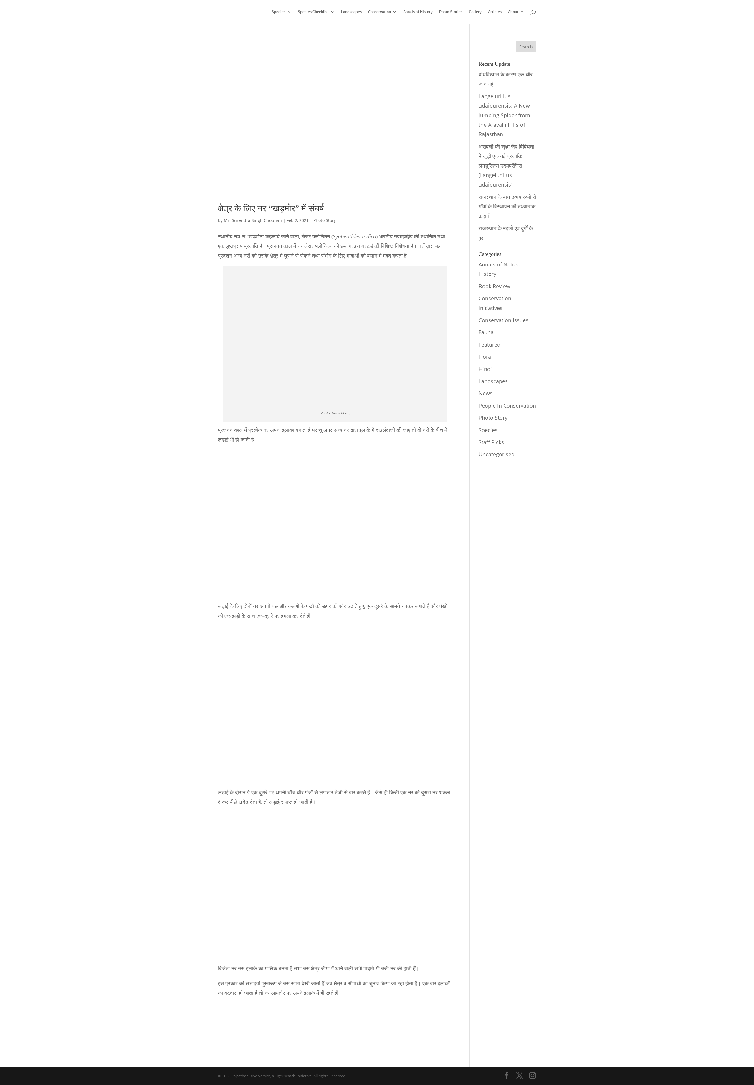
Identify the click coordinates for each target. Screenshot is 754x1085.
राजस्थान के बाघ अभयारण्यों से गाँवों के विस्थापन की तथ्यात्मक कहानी (507, 206)
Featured (489, 344)
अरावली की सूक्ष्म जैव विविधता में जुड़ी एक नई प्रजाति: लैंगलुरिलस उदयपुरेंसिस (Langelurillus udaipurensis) (506, 165)
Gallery (475, 12)
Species (278, 12)
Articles (495, 12)
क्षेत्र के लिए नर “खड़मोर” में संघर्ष (271, 208)
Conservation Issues (503, 320)
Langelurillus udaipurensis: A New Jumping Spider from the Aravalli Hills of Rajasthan (504, 115)
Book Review (494, 286)
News (485, 393)
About (513, 12)
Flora (485, 356)
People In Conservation (507, 405)
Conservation (379, 12)
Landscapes (351, 12)
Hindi (485, 369)
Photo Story (324, 220)
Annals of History (418, 12)
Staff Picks (491, 442)
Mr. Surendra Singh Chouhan (253, 220)
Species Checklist (313, 12)
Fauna (486, 332)
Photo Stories (450, 12)
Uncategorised (497, 454)
